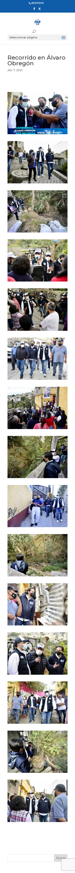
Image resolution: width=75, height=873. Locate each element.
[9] (38, 527)
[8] (38, 478)
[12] (38, 674)
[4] (38, 281)
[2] (38, 183)
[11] (38, 625)
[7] (38, 429)
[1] (38, 134)
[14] (38, 773)
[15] (38, 822)
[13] (38, 723)
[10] (38, 576)
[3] (38, 232)
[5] (38, 330)
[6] (38, 380)
